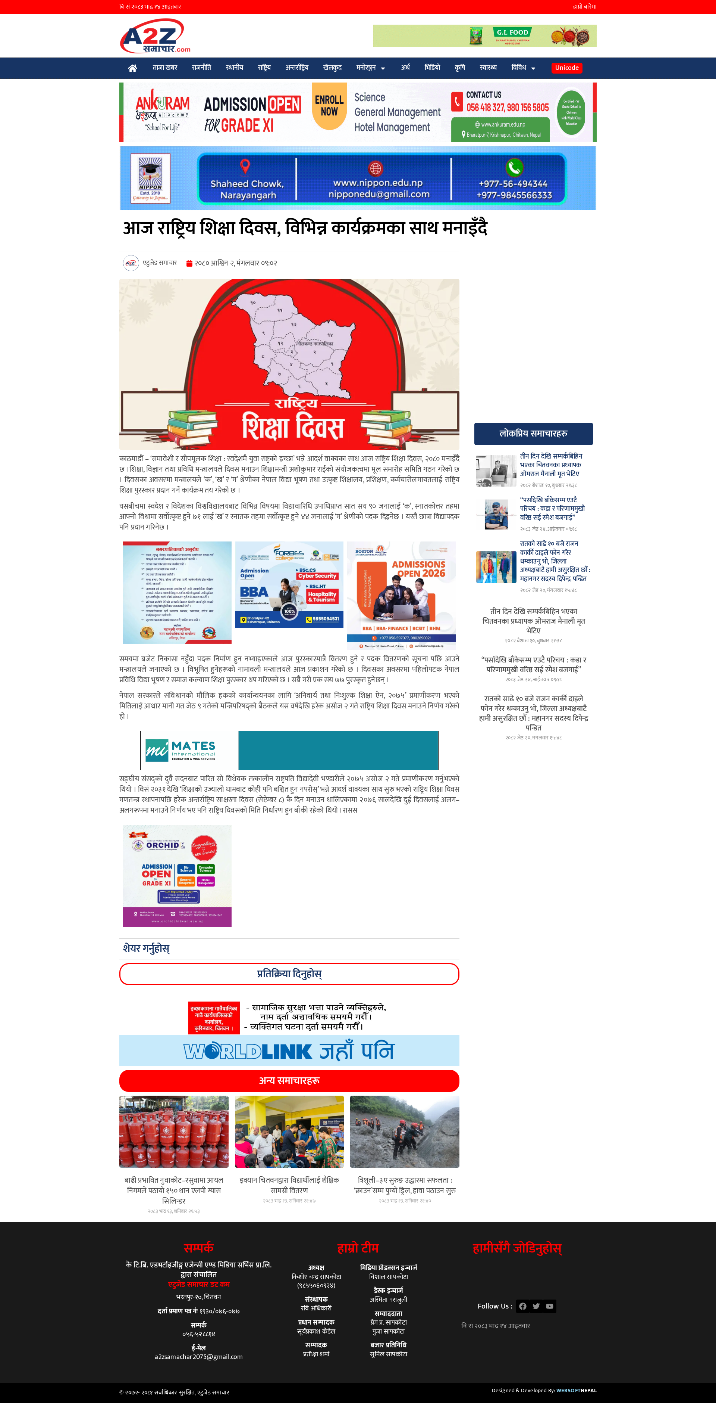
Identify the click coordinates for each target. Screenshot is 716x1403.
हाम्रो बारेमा (585, 7)
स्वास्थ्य (488, 68)
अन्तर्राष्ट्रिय (297, 68)
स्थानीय (234, 68)
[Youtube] (549, 1306)
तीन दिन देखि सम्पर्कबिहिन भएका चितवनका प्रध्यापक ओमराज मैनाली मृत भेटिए (534, 621)
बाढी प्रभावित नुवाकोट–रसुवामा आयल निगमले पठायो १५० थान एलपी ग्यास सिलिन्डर (174, 1191)
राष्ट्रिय (264, 68)
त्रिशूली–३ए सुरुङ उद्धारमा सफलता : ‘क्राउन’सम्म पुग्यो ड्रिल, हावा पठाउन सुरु (405, 1185)
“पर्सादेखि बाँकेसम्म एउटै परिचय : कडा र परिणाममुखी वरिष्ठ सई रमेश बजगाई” (533, 665)
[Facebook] (523, 1306)
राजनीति (201, 68)
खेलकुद (332, 68)
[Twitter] (536, 1306)
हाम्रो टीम (358, 1249)
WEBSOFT (576, 1390)
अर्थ (405, 68)
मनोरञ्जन (366, 68)
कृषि (460, 68)
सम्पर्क (199, 1249)
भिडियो (432, 68)
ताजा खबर (165, 68)
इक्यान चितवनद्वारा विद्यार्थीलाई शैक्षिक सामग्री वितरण (289, 1185)
